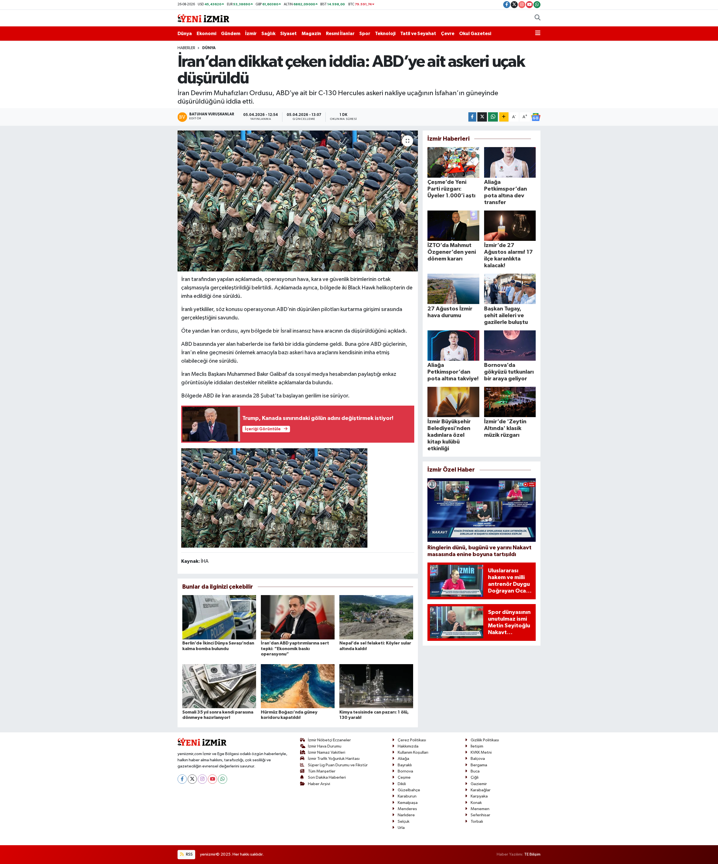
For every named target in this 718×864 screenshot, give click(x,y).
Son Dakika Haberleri (327, 777)
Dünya (185, 33)
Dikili (402, 784)
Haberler (186, 48)
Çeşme (404, 777)
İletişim (477, 746)
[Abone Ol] (535, 117)
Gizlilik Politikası (485, 740)
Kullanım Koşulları (413, 752)
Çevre (447, 33)
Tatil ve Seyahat (418, 33)
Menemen (480, 809)
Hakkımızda (408, 746)
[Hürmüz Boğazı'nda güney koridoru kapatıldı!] (298, 686)
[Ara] (537, 18)
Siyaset (288, 33)
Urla (401, 828)
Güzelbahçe (409, 790)
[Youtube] (212, 779)
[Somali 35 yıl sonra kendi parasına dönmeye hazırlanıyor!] (219, 686)
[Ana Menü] (537, 33)
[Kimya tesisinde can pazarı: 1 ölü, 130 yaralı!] (376, 686)
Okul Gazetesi (475, 33)
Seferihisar (480, 815)
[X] (192, 779)
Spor (364, 33)
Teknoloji (385, 33)
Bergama (479, 765)
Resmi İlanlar (340, 33)
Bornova (405, 771)
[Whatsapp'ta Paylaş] (493, 117)
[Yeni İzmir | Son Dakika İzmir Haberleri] (203, 17)
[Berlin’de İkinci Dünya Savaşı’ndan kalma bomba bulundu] (219, 617)
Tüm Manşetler (321, 771)
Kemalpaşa (408, 803)
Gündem (230, 33)
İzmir (251, 33)
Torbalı (477, 821)
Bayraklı (405, 765)
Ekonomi (206, 33)
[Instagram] (202, 779)
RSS (189, 854)
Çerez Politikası (412, 740)
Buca (475, 771)
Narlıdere (406, 815)
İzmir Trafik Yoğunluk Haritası (334, 758)
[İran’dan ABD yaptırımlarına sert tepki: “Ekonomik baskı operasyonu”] (298, 617)
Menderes (407, 809)
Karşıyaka (479, 796)
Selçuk (403, 821)
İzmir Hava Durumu (324, 746)
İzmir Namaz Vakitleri (326, 752)
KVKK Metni (481, 752)
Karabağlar (481, 790)
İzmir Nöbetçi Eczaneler (329, 740)
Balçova (478, 758)
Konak (476, 803)
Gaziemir (479, 784)
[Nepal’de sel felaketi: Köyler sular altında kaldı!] (376, 617)
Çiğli (474, 777)
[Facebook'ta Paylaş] (472, 117)
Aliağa (403, 758)
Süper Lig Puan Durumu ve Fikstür (338, 765)
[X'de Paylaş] (482, 117)
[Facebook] (182, 779)
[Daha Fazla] (503, 117)
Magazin (311, 33)
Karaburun (407, 796)
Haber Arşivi (319, 784)
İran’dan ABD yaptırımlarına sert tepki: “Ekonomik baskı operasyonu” (295, 648)
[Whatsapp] (222, 779)
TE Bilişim (532, 854)
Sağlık (268, 33)
